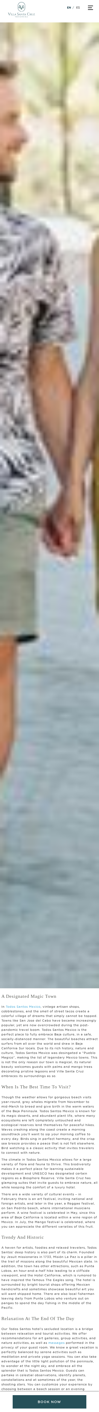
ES (78, 7)
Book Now (49, 1402)
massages (56, 1342)
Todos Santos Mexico (23, 1006)
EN (69, 7)
